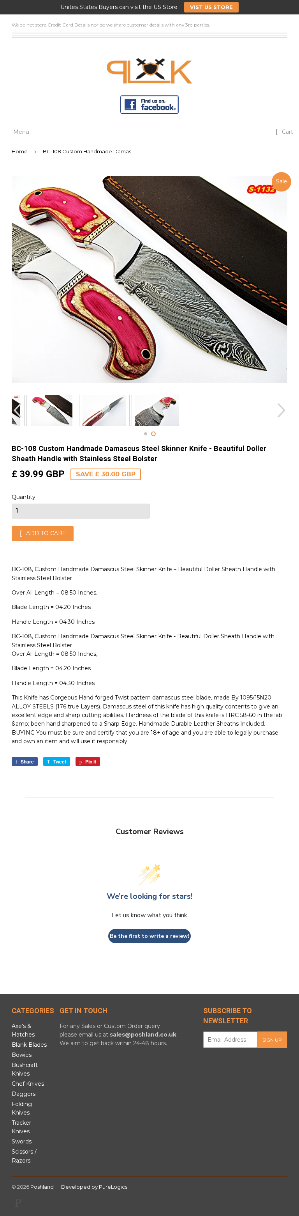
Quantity (23, 497)
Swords (22, 1141)
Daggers (23, 1093)
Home (20, 151)
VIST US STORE (211, 7)
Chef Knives (28, 1083)
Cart (286, 131)
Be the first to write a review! (149, 936)
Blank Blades (29, 1044)
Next (282, 410)
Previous (16, 410)
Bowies (22, 1054)
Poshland (42, 1187)
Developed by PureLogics (94, 1187)
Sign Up (272, 1040)
